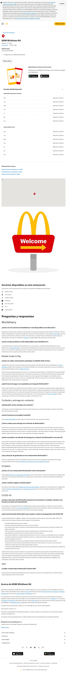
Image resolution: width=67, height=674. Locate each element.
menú (28, 591)
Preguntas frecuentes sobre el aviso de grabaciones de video (34, 461)
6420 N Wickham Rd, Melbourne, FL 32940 (12, 169)
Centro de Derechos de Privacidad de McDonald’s (27, 18)
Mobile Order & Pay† (16, 602)
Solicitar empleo (5, 627)
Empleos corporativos (29, 489)
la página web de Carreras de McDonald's (29, 487)
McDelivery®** (54, 598)
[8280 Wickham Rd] (34, 193)
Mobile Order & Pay (24, 369)
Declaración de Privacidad (28, 13)
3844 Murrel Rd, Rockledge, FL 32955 (11, 174)
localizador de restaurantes (9, 600)
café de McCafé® (46, 591)
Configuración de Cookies (43, 666)
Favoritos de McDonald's (23, 508)
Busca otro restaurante (9, 32)
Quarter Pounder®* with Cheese (24, 593)
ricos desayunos (55, 591)
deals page (34, 600)
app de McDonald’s (52, 394)
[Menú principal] (3, 24)
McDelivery (26, 337)
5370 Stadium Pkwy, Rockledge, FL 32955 (12, 171)
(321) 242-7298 (13, 45)
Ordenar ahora (60, 24)
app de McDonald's (55, 334)
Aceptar (62, 3)
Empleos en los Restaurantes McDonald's (19, 475)
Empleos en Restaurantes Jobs (14, 489)
